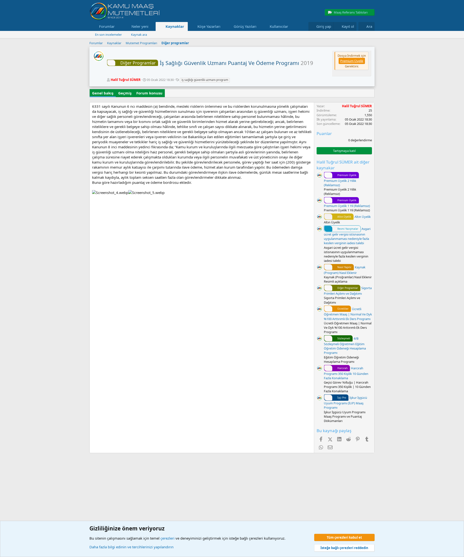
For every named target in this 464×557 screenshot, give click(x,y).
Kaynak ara (139, 34)
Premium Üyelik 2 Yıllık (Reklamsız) (340, 180)
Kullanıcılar (279, 26)
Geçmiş (124, 93)
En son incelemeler (108, 34)
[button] (118, 26)
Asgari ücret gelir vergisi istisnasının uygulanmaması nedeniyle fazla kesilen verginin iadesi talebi (347, 236)
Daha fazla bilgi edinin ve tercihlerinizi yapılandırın (131, 546)
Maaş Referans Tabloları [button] (351, 12)
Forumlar (107, 26)
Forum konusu (149, 93)
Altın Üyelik (354, 216)
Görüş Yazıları (245, 26)
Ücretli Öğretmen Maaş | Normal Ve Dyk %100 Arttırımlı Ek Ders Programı (348, 314)
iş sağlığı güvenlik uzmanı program (204, 80)
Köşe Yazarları (208, 26)
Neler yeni (139, 26)
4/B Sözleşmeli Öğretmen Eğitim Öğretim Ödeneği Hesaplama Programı (345, 345)
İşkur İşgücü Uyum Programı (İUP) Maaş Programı (345, 402)
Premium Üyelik (351, 61)
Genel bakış (102, 93)
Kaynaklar (175, 26)
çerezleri (167, 538)
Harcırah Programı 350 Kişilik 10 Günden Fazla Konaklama (346, 373)
